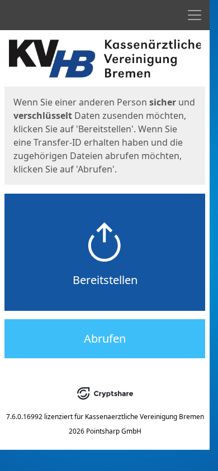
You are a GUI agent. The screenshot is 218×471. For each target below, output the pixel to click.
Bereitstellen (105, 279)
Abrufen (105, 338)
